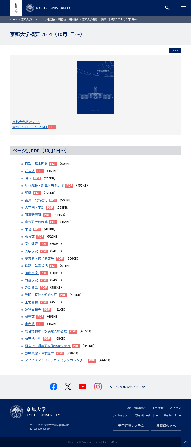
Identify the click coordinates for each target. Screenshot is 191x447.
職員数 (30, 236)
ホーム (13, 19)
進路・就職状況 (36, 265)
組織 (28, 192)
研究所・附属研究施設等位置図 (48, 345)
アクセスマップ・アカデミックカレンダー (56, 360)
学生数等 (32, 243)
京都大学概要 (89, 19)
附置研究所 (33, 214)
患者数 (30, 323)
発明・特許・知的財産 (41, 294)
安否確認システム (131, 425)
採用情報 (158, 408)
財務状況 (32, 280)
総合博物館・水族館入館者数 (46, 331)
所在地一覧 (33, 338)
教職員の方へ (166, 425)
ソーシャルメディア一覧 (127, 386)
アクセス (175, 408)
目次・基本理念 (36, 163)
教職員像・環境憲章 (40, 353)
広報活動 (50, 19)
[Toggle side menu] (175, 50)
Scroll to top (186, 442)
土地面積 (32, 302)
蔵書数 (30, 316)
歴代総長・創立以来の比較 (44, 185)
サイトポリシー (172, 415)
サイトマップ (119, 415)
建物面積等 (33, 309)
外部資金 (32, 287)
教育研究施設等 (36, 221)
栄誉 (28, 229)
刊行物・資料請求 (68, 19)
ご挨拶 (30, 170)
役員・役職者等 (36, 200)
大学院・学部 (35, 207)
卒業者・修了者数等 (40, 258)
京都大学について (31, 19)
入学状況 (32, 251)
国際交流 (32, 272)
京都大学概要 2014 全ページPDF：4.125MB (30, 124)
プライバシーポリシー (145, 415)
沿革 (28, 178)
